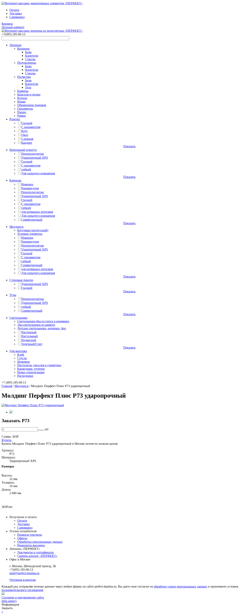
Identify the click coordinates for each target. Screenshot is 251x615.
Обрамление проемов (31, 105)
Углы (12, 295)
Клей (20, 354)
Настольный (29, 336)
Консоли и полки (28, 94)
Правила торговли (29, 534)
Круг (24, 131)
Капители (31, 55)
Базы (28, 52)
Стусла (22, 358)
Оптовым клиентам (22, 579)
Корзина (7, 23)
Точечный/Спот (31, 344)
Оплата (14, 10)
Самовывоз (17, 17)
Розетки (14, 119)
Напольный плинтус (23, 149)
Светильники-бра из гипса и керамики (43, 321)
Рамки (21, 115)
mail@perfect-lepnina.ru (24, 573)
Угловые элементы (29, 233)
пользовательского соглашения (22, 590)
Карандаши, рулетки (31, 368)
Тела (28, 87)
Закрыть (7, 608)
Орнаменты (25, 108)
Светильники (18, 317)
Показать (129, 146)
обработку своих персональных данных (180, 586)
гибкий (26, 169)
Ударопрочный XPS (34, 157)
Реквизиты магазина (31, 545)
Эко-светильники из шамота (36, 324)
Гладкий (26, 123)
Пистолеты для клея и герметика (39, 365)
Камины (22, 91)
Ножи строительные (31, 372)
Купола (22, 98)
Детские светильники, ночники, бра (41, 328)
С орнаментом (30, 127)
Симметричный (31, 219)
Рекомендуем (30, 188)
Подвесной (28, 340)
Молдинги (16, 226)
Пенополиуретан (32, 153)
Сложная (27, 138)
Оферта (22, 538)
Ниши (21, 101)
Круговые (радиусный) (32, 230)
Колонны (23, 48)
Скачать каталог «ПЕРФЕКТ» (37, 556)
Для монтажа (18, 351)
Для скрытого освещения (38, 173)
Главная (7, 386)
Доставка (15, 13)
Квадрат (26, 142)
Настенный (28, 332)
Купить (6, 440)
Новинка (27, 184)
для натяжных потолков (37, 211)
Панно (21, 112)
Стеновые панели (21, 280)
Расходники (25, 375)
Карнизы (15, 180)
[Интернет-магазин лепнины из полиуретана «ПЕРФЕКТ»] (42, 3)
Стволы (30, 59)
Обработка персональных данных (40, 541)
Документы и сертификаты (35, 552)
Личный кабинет (13, 27)
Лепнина (15, 45)
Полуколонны (26, 62)
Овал (24, 135)
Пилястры (24, 76)
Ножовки (23, 361)
